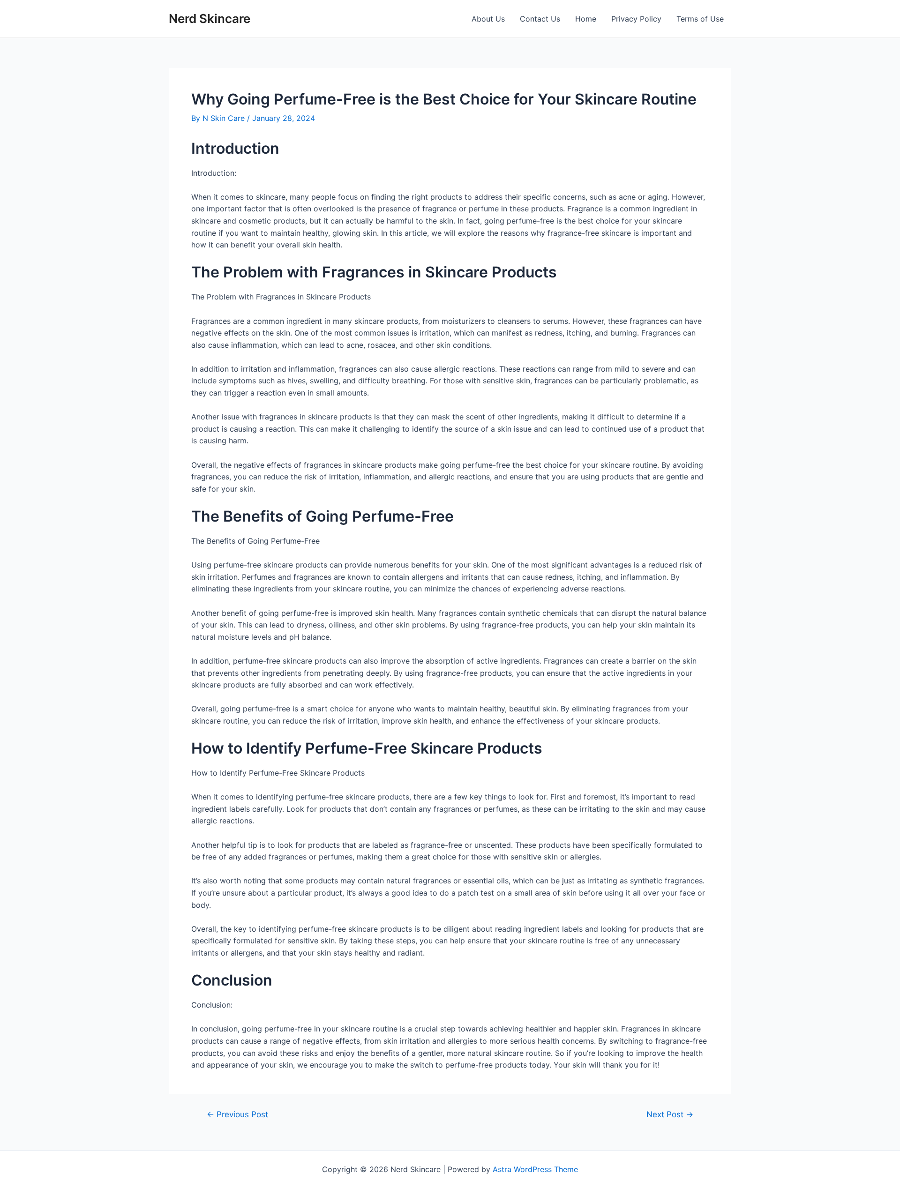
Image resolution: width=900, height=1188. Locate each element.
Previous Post (237, 1114)
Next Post (669, 1114)
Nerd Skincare (209, 18)
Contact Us (540, 18)
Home (585, 18)
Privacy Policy (636, 18)
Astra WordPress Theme (535, 1169)
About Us (488, 18)
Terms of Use (700, 18)
